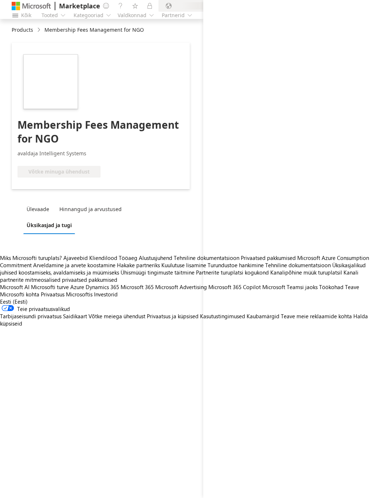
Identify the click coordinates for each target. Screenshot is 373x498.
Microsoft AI (15, 287)
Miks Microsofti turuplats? (31, 257)
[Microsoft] (31, 6)
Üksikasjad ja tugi (49, 225)
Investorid (106, 294)
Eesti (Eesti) (14, 301)
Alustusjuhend (155, 257)
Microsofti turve (50, 287)
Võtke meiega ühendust (117, 316)
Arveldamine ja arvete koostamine (74, 265)
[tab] (39, 209)
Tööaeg (128, 257)
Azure (77, 287)
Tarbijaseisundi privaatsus (31, 316)
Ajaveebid (75, 257)
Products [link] (22, 29)
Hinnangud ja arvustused (90, 209)
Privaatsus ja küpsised (173, 316)
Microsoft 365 (137, 287)
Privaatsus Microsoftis (67, 294)
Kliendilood (103, 257)
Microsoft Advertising (181, 287)
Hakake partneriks (138, 265)
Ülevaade (38, 209)
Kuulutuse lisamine (183, 265)
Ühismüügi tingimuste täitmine (158, 272)
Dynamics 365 (102, 287)
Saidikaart (75, 316)
